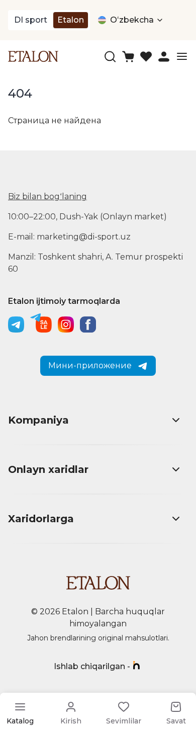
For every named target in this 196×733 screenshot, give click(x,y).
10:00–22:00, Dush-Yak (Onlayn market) (87, 216)
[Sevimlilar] (146, 56)
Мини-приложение (90, 365)
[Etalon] (33, 56)
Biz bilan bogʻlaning (47, 196)
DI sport (30, 20)
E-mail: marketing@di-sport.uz (69, 236)
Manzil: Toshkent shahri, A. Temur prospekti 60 (95, 263)
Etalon (70, 20)
